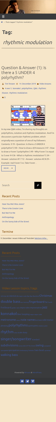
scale (20, 330)
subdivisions (9, 343)
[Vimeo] (33, 378)
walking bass (9, 352)
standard (35, 337)
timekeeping (23, 348)
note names (28, 317)
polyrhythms (27, 87)
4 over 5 (8, 87)
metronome (8, 317)
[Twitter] (27, 378)
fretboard (6, 305)
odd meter (48, 317)
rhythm (7, 329)
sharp (25, 330)
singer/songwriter (16, 336)
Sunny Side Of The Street (26, 343)
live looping (23, 311)
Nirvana (27, 370)
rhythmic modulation (18, 91)
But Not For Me (8, 210)
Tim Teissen (10, 83)
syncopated (4, 348)
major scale (38, 312)
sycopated (47, 343)
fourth (50, 299)
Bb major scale (22, 293)
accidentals (11, 293)
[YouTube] (22, 378)
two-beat (39, 347)
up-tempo (47, 348)
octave (39, 317)
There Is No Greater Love (12, 206)
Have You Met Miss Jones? (13, 201)
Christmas (45, 293)
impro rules (25, 305)
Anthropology (8, 214)
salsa (15, 330)
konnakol (17, 87)
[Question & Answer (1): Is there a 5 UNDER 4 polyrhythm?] (28, 113)
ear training (25, 299)
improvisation (36, 305)
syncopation (14, 347)
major (32, 312)
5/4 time (3, 293)
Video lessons (45, 83)
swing (40, 343)
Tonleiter (31, 348)
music (18, 317)
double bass (10, 299)
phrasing (4, 323)
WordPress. (37, 370)
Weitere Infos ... (41, 235)
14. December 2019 (27, 83)
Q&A (35, 87)
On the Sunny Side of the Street (15, 219)
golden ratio (16, 305)
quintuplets (33, 323)
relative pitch (43, 323)
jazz (44, 305)
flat (46, 299)
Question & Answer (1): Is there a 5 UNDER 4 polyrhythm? (23, 72)
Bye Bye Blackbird (33, 293)
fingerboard (36, 299)
